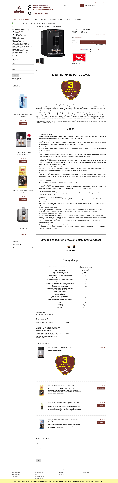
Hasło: (13, 69)
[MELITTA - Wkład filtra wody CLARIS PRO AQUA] (42, 424)
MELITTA (17, 31)
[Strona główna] (34, 10)
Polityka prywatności (40, 476)
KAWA (14, 37)
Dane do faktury (86, 472)
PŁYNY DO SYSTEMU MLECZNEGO (21, 45)
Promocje (14, 55)
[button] (94, 49)
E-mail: (13, 63)
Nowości (14, 54)
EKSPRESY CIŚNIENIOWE (18, 29)
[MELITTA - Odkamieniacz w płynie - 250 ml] (42, 406)
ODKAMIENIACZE (16, 41)
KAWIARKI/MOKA (16, 49)
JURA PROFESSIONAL (20, 35)
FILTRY (14, 40)
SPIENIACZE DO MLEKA (18, 39)
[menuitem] (22, 19)
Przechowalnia (15, 476)
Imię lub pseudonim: (41, 443)
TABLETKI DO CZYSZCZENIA (19, 43)
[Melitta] (79, 57)
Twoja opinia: (39, 449)
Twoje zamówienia (16, 472)
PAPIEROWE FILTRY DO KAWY (20, 51)
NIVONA (17, 33)
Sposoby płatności (39, 478)
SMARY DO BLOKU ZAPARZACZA (20, 46)
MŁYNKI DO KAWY (17, 48)
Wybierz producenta (16, 244)
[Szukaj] (82, 5)
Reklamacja (61, 474)
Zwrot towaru (62, 472)
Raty (36, 474)
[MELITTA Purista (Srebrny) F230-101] (42, 352)
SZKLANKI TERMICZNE (18, 52)
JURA (16, 34)
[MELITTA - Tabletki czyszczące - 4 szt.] (42, 391)
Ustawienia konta (16, 474)
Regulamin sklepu (39, 472)
